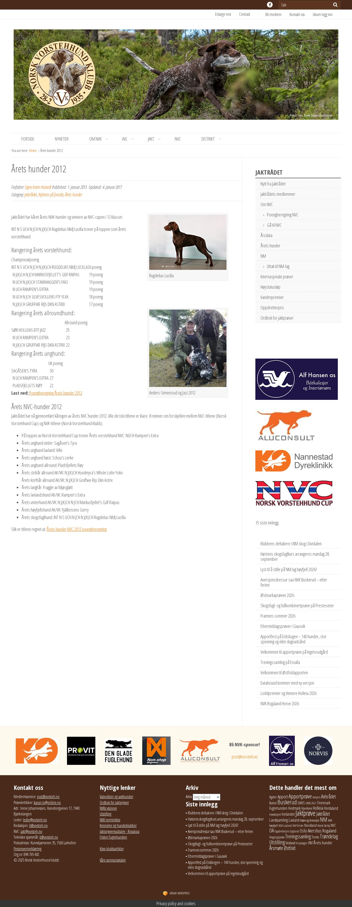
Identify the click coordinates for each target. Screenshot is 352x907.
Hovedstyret (275, 814)
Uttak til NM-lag (278, 266)
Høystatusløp (270, 287)
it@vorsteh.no (38, 825)
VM (310, 843)
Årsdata (266, 235)
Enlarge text (223, 14)
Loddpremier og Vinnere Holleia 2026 (288, 693)
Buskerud (287, 802)
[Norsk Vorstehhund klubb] (176, 76)
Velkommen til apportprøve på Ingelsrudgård (294, 652)
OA (271, 830)
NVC (178, 139)
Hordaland (331, 808)
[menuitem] (277, 14)
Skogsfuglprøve (276, 837)
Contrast (244, 14)
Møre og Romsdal (309, 820)
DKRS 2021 (311, 803)
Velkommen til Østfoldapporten (284, 672)
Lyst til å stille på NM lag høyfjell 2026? (289, 569)
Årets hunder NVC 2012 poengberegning (77, 529)
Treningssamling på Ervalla (280, 662)
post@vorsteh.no (245, 757)
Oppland (294, 831)
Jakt (151, 139)
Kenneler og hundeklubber (118, 825)
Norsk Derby (323, 825)
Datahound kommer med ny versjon (287, 683)
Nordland (310, 825)
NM (263, 256)
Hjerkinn (306, 808)
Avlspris (316, 797)
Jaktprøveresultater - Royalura (119, 831)
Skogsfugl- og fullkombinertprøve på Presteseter (297, 605)
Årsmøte (276, 848)
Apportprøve (300, 796)
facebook (270, 4)
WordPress (180, 893)
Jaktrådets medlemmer (278, 194)
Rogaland (329, 830)
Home (33, 150)
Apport (283, 796)
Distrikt (208, 139)
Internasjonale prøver (277, 276)
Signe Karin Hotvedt (38, 187)
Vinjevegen (301, 843)
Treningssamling (298, 836)
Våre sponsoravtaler (113, 860)
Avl (124, 139)
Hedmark (294, 808)
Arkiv (189, 796)
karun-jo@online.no (47, 802)
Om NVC (267, 204)
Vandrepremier (272, 297)
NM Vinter (298, 825)
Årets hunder (73, 194)
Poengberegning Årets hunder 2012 (55, 393)
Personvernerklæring (27, 849)
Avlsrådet (328, 796)
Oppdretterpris (272, 307)
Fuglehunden (278, 808)
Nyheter (62, 139)
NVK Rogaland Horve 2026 (280, 703)
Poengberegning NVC (282, 215)
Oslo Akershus (311, 830)
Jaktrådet (30, 194)
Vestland (290, 842)
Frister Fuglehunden (113, 837)
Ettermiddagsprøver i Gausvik (283, 626)
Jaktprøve (305, 813)
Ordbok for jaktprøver (277, 318)
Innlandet (288, 814)
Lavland (294, 820)
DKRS (301, 802)
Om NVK (95, 139)
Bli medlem (273, 14)
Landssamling (278, 820)
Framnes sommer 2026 (278, 616)
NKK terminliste (110, 820)
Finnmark (323, 803)
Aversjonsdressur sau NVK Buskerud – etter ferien (294, 582)
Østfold (289, 848)
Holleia (318, 808)
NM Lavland (285, 825)
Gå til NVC (274, 225)
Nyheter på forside (50, 194)
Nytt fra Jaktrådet (273, 184)
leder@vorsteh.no (35, 820)
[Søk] (335, 4)
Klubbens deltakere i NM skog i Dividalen (291, 543)
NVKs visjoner (108, 808)
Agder (273, 797)
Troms (315, 837)
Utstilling (105, 814)
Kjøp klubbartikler (112, 849)
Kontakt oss (297, 14)
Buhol (273, 802)
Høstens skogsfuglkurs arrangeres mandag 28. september (295, 556)
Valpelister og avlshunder (116, 796)
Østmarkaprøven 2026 (277, 595)
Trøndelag (329, 836)
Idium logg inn (322, 14)
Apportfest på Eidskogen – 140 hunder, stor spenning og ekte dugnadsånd (293, 639)
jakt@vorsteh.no (31, 831)
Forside (27, 139)
